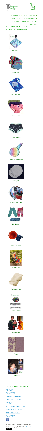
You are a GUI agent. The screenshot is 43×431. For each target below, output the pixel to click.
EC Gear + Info (30, 15)
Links (8, 403)
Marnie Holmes (30, 427)
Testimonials (13, 413)
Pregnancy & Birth (20, 21)
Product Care (13, 400)
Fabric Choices (14, 410)
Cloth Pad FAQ (13, 396)
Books (34, 21)
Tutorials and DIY (15, 406)
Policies (10, 393)
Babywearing (30, 18)
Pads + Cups (16, 15)
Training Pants (15, 18)
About (9, 390)
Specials (33, 24)
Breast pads (15, 181)
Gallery (10, 416)
